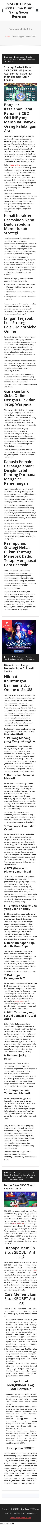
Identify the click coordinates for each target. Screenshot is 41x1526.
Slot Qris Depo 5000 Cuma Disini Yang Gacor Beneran (18, 10)
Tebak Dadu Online (16, 1179)
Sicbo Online (8, 61)
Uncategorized (19, 657)
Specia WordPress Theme (20, 1518)
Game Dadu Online (20, 1175)
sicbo (35, 1270)
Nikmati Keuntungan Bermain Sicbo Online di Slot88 (19, 668)
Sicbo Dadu (20, 57)
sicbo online (15, 165)
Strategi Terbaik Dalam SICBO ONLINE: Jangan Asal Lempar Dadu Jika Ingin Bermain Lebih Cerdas (18, 73)
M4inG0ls (8, 57)
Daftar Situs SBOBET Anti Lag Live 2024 (19, 1186)
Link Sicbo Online (16, 59)
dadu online (19, 1001)
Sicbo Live (25, 1177)
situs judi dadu (18, 1223)
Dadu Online (14, 659)
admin (7, 657)
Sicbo (24, 59)
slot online (27, 1173)
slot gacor (19, 1173)
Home (7, 36)
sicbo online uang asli (27, 659)
